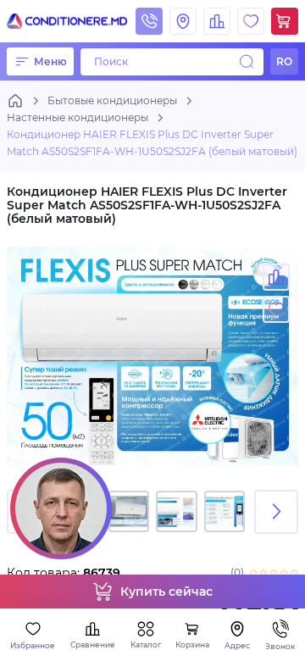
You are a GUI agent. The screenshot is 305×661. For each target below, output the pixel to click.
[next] (276, 512)
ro (284, 61)
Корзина (192, 644)
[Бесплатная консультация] (61, 508)
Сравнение (92, 644)
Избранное (32, 645)
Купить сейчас (166, 591)
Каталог (145, 644)
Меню (50, 61)
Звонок (280, 646)
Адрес (237, 645)
